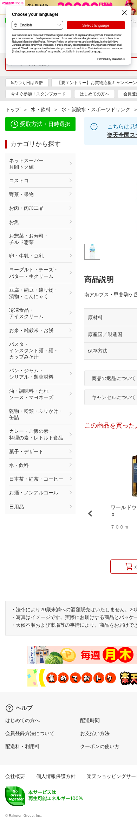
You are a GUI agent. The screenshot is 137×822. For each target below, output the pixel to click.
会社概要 (15, 776)
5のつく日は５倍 (27, 82)
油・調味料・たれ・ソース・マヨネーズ (31, 394)
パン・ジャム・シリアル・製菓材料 (31, 374)
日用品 (16, 507)
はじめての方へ (94, 93)
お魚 (14, 222)
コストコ (19, 180)
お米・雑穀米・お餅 (31, 330)
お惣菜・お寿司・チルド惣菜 (28, 239)
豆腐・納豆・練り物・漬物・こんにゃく (33, 293)
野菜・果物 (21, 194)
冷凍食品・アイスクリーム (26, 313)
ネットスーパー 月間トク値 (36, 164)
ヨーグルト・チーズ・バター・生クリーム (33, 273)
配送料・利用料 (22, 746)
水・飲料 (41, 109)
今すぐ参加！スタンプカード (38, 93)
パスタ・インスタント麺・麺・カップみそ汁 (33, 350)
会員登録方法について (29, 733)
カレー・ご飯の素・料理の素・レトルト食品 (36, 434)
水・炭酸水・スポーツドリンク (95, 109)
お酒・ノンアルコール (33, 492)
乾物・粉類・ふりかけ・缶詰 (36, 414)
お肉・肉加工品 (26, 208)
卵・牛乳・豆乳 (26, 256)
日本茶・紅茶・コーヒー (36, 479)
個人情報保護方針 (56, 776)
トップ (12, 109)
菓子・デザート (26, 451)
